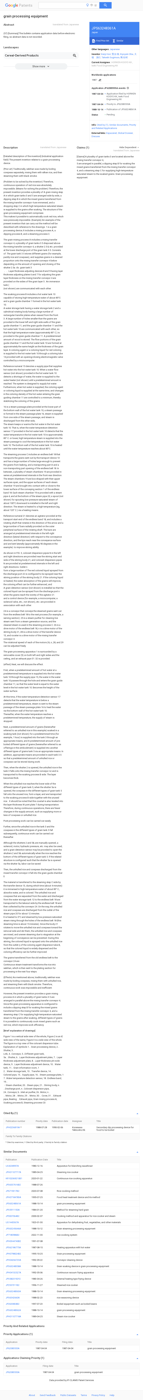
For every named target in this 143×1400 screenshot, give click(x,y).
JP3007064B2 (12, 1216)
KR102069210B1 (14, 1178)
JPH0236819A (13, 1127)
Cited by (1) (102, 125)
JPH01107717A (13, 1172)
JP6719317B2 (12, 1191)
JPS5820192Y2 (13, 1278)
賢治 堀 (115, 54)
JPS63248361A (13, 1203)
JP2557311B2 (12, 1285)
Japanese (115, 49)
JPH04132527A (13, 1272)
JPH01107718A (13, 1316)
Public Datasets (68, 1395)
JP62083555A (13, 1348)
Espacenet (111, 133)
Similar (119, 40)
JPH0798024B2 (13, 1253)
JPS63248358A (13, 1266)
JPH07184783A (13, 1197)
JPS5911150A (13, 1209)
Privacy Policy (98, 1395)
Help (112, 1395)
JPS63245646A (13, 1228)
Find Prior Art (102, 40)
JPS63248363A (13, 1291)
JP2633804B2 (12, 1304)
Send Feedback (48, 1395)
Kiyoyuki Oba (126, 54)
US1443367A (12, 1222)
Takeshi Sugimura (110, 57)
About (32, 1395)
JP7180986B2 (12, 1235)
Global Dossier (125, 133)
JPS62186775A (13, 1247)
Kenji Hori (106, 54)
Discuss (96, 136)
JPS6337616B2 (13, 1184)
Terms (84, 1395)
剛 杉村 (124, 57)
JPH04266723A (13, 1260)
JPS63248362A (13, 1310)
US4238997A (12, 1166)
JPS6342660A (13, 1297)
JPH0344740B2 (13, 1241)
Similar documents (118, 125)
